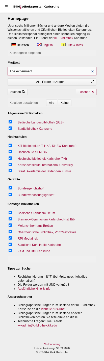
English (48, 45)
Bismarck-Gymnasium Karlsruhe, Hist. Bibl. (47, 219)
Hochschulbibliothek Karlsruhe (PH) (42, 158)
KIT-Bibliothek (63, 38)
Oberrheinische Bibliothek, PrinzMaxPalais (47, 232)
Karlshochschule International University (45, 165)
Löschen (84, 92)
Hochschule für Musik (32, 152)
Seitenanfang (52, 344)
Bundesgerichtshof (30, 188)
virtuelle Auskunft (52, 309)
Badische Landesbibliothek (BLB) (41, 122)
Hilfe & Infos (74, 45)
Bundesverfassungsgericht (36, 195)
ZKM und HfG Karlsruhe (34, 251)
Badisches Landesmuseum (36, 213)
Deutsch (23, 45)
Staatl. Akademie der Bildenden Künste (44, 171)
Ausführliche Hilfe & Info (34, 288)
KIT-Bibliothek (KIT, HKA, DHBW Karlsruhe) (47, 146)
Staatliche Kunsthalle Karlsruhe (39, 245)
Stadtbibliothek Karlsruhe (35, 128)
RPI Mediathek (28, 238)
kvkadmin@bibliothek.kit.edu (37, 325)
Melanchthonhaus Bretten (35, 225)
